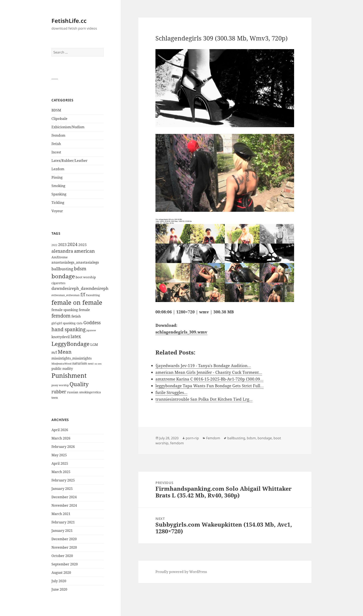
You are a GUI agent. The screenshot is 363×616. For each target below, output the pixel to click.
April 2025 (59, 463)
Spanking (58, 194)
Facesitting (93, 295)
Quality (79, 384)
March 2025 (60, 472)
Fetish (56, 143)
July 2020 (58, 581)
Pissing (57, 177)
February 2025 (63, 480)
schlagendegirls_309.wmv (181, 332)
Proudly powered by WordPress (181, 571)
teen (54, 397)
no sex (98, 363)
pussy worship (60, 385)
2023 (62, 244)
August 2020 (61, 572)
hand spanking (68, 329)
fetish (76, 316)
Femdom (58, 135)
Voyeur (57, 211)
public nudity (62, 368)
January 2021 (62, 530)
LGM (94, 344)
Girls (79, 323)
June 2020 (59, 589)
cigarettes (58, 283)
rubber (58, 392)
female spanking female (70, 309)
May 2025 (59, 455)
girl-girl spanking (63, 323)
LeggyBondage (70, 344)
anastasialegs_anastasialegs (75, 262)
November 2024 (64, 505)
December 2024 (64, 497)
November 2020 (64, 547)
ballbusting (62, 269)
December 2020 (64, 539)
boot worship (86, 277)
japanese (91, 330)
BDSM (56, 110)
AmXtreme (59, 257)
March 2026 (60, 438)
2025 (82, 244)
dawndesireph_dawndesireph (79, 288)
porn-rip (192, 438)
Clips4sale (59, 118)
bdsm (80, 268)
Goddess (92, 323)
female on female (76, 302)
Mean (64, 351)
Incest (56, 152)
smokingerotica (90, 392)
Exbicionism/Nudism (67, 127)
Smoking (58, 185)
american (84, 251)
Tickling (57, 202)
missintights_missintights (71, 358)
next (91, 363)
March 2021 (60, 513)
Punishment (69, 375)
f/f (82, 294)
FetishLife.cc (69, 21)
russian (72, 392)
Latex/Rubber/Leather (69, 160)
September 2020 (64, 564)
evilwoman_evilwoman (65, 295)
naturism (79, 363)
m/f (54, 352)
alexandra (62, 251)
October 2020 (62, 555)
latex (76, 336)
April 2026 (59, 430)
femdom (61, 316)
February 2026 (63, 446)
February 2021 (63, 522)
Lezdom (57, 169)
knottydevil (60, 337)
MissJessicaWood (61, 363)
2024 (72, 244)
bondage (63, 276)
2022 (54, 245)
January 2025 (62, 488)
